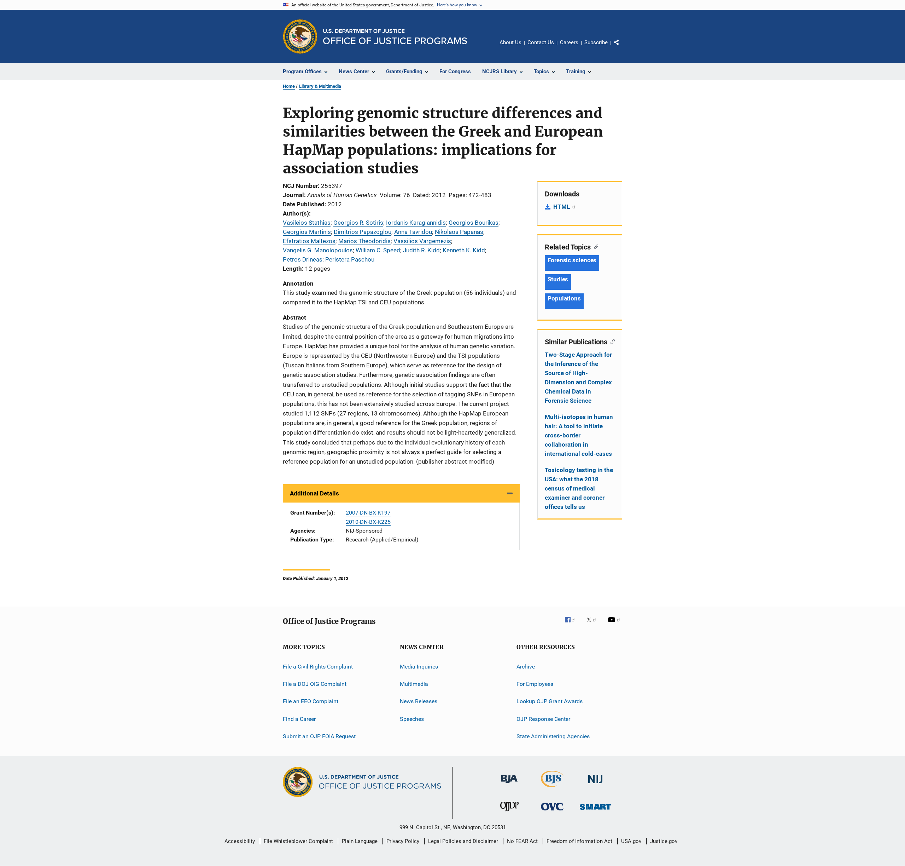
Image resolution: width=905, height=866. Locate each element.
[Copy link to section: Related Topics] (594, 246)
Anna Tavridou (413, 231)
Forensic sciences (572, 260)
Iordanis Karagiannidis (416, 222)
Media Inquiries (419, 666)
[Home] (395, 36)
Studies (558, 279)
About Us (510, 42)
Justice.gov (663, 841)
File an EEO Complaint (310, 701)
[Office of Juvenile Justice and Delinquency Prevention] (509, 813)
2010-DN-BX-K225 (368, 521)
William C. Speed (378, 250)
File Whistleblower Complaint (298, 841)
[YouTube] (615, 624)
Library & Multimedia (320, 86)
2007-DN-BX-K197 (368, 512)
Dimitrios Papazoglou (362, 231)
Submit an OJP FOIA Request (319, 736)
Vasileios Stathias (307, 222)
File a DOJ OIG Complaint (314, 684)
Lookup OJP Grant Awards (549, 701)
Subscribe (596, 42)
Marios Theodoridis (364, 241)
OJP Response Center (543, 718)
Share (622, 47)
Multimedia (414, 684)
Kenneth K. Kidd (464, 250)
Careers (569, 42)
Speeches (412, 718)
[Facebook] (572, 624)
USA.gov (631, 841)
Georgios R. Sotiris (358, 222)
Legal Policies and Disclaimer (463, 841)
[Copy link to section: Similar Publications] (611, 341)
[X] (594, 624)
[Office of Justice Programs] (300, 36)
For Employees (534, 684)
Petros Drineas (302, 259)
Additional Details (314, 493)
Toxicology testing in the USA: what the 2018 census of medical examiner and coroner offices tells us (579, 488)
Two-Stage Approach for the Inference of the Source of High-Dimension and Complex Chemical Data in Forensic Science (578, 377)
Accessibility (239, 841)
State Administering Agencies (553, 736)
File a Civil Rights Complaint (318, 666)
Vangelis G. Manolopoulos (318, 250)
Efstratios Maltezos (309, 241)
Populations (564, 298)
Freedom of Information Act (579, 841)
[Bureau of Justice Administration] (509, 784)
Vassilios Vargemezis (422, 241)
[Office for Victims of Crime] (552, 812)
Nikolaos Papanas (459, 231)
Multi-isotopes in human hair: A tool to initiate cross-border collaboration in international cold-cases (579, 435)
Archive (525, 666)
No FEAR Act (522, 841)
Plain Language (360, 841)
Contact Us (540, 42)
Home (289, 86)
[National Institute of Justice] (595, 784)
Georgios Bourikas (473, 222)
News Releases (418, 701)
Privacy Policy (402, 841)
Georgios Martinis (307, 231)
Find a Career (299, 718)
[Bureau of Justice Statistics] (552, 788)
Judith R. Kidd (421, 250)
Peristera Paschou (349, 259)
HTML (562, 206)
